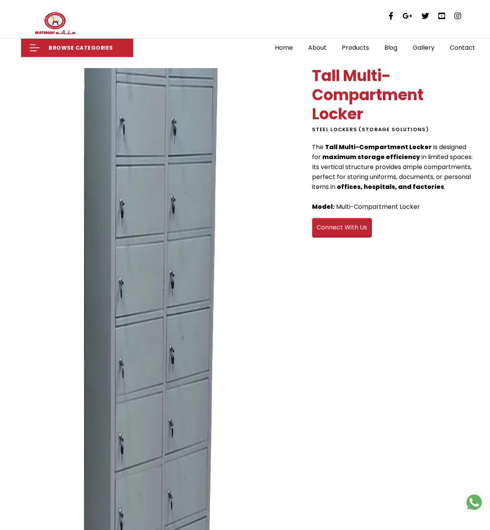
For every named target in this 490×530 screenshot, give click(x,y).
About (317, 47)
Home (284, 47)
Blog (390, 47)
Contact (462, 47)
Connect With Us (342, 227)
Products (355, 47)
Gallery (423, 47)
